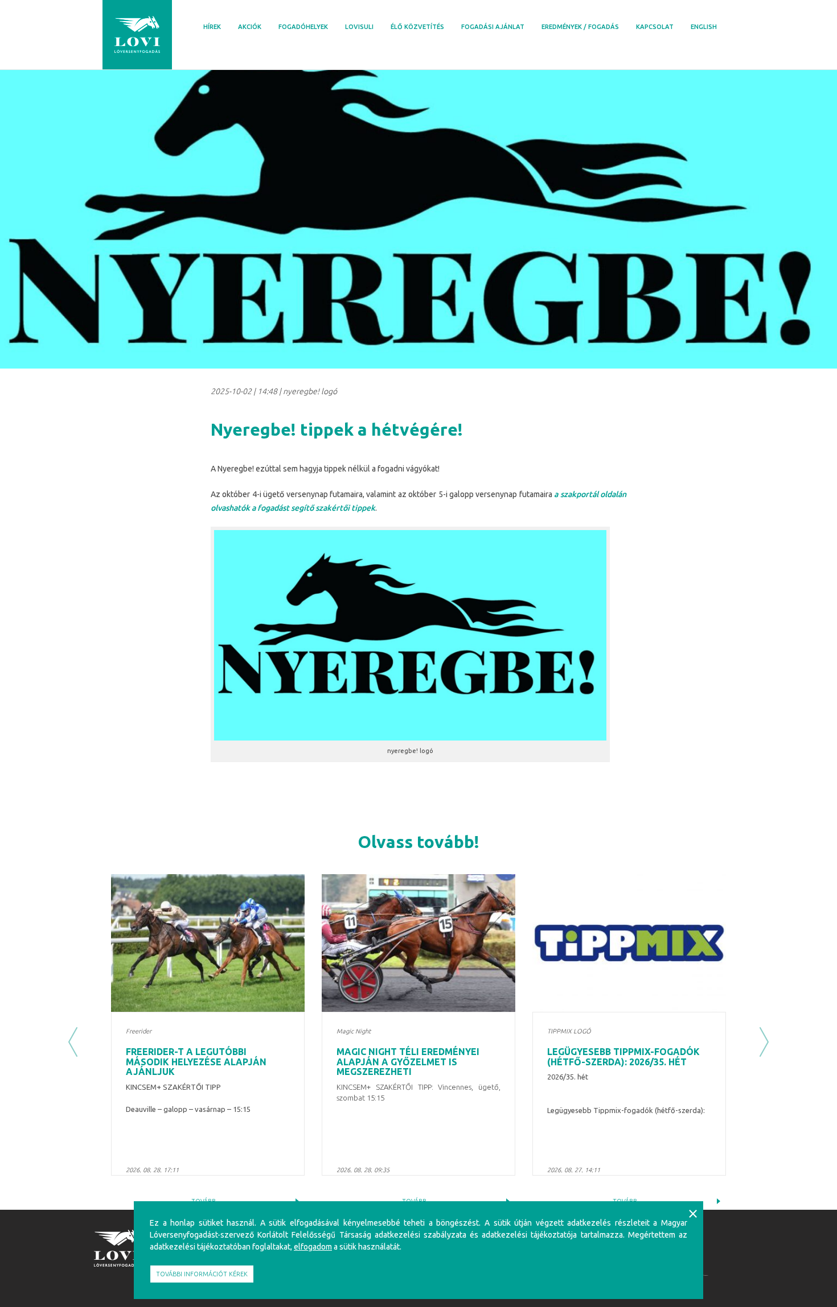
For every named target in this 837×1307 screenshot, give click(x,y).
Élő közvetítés (417, 26)
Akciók (249, 26)
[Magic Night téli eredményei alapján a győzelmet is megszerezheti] (418, 942)
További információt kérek (202, 1274)
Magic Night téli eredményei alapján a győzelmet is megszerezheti (408, 1062)
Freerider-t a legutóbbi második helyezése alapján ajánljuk (196, 1062)
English (704, 26)
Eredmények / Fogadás (580, 26)
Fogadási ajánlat (492, 26)
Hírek (212, 26)
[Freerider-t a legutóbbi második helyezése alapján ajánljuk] (208, 942)
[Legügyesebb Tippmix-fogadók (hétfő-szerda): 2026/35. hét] (629, 942)
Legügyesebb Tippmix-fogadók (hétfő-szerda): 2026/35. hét (623, 1057)
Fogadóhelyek (303, 26)
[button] (72, 1042)
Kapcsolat (655, 26)
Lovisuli (359, 26)
